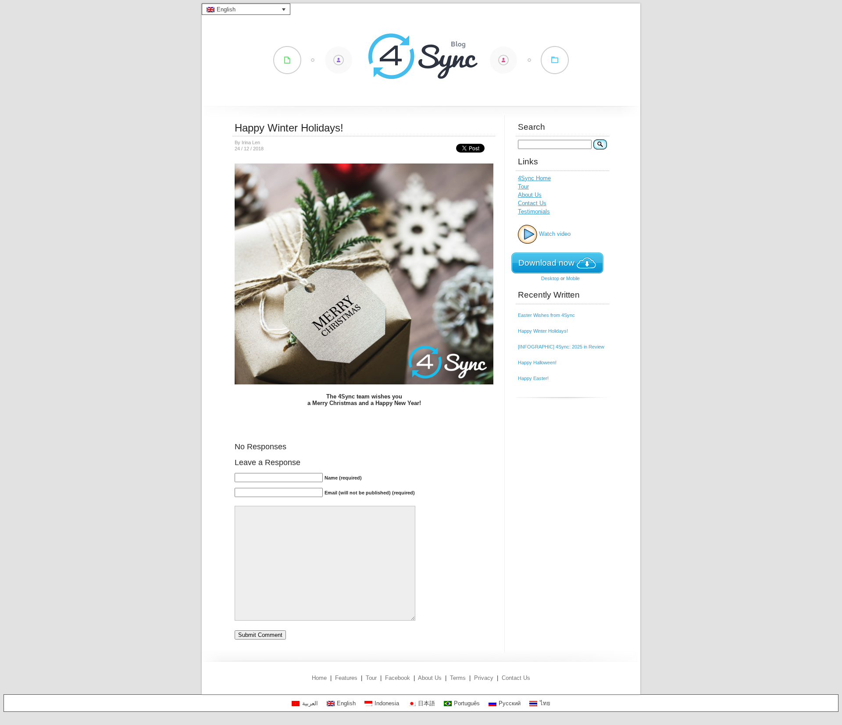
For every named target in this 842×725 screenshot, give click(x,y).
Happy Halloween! (537, 362)
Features (346, 678)
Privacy (483, 678)
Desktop (550, 278)
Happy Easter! (533, 378)
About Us (530, 195)
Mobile (573, 278)
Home (319, 678)
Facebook (397, 678)
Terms (458, 678)
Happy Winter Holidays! (289, 128)
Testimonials (534, 211)
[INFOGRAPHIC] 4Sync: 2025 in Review (561, 346)
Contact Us (532, 203)
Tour (523, 186)
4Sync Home (534, 178)
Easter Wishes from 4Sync (546, 315)
